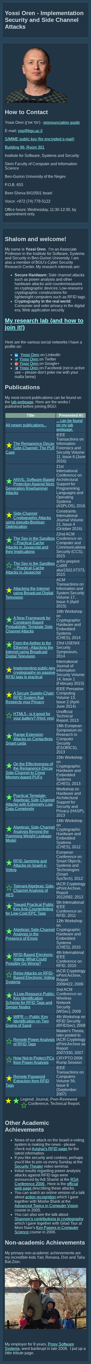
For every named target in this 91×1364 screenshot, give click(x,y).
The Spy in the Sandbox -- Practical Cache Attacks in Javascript (30, 567)
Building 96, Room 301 (24, 147)
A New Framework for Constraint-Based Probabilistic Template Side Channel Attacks (29, 624)
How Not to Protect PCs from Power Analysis (33, 1060)
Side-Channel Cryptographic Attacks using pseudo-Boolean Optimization (28, 520)
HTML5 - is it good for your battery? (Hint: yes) (33, 716)
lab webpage (22, 402)
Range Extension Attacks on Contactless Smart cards (29, 738)
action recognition (41, 1197)
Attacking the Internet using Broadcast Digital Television (29, 593)
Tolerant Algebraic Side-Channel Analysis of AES (30, 890)
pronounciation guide (61, 122)
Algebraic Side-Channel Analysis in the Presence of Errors (30, 934)
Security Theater (29, 1166)
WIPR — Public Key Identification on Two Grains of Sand (27, 1021)
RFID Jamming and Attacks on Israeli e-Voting (26, 865)
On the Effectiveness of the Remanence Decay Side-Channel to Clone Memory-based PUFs (29, 770)
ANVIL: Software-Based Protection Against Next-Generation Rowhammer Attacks (30, 486)
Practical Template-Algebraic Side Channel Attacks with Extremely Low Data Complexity (30, 802)
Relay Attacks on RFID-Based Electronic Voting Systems (30, 977)
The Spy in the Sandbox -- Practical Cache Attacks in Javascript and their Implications (30, 545)
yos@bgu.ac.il (30, 131)
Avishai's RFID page (50, 1149)
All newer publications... (26, 425)
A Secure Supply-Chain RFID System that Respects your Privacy (30, 697)
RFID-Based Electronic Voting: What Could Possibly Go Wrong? (29, 959)
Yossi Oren (29, 355)
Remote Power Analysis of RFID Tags (34, 1042)
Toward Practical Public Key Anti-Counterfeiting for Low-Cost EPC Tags (30, 909)
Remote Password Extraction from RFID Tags (27, 1081)
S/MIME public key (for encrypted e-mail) (39, 139)
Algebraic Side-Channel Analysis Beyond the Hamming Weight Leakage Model (30, 833)
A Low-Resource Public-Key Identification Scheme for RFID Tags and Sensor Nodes (30, 1000)
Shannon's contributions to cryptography (49, 1219)
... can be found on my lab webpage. (69, 425)
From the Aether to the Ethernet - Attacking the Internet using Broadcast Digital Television (29, 649)
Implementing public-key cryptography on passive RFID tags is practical (30, 672)
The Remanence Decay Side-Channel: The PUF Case (30, 448)
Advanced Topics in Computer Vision (46, 1206)
